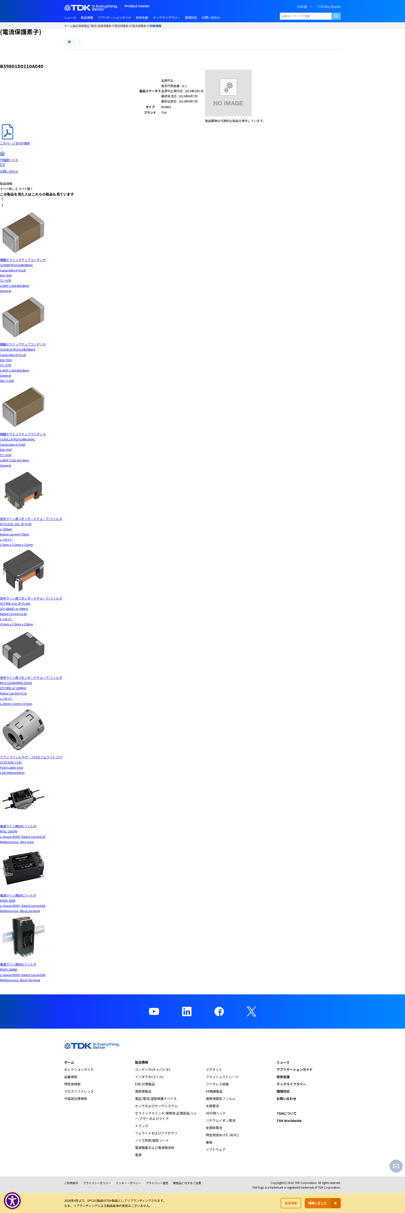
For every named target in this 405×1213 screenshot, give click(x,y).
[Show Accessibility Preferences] (12, 1200)
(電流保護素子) (140, 26)
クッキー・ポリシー (128, 1183)
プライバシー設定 (157, 1183)
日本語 (302, 6)
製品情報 (78, 26)
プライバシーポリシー (97, 1183)
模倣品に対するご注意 (187, 1183)
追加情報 (291, 1203)
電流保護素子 (122, 26)
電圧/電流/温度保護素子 (99, 26)
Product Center (137, 6)
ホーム (68, 26)
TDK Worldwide (329, 6)
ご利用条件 (71, 1183)
